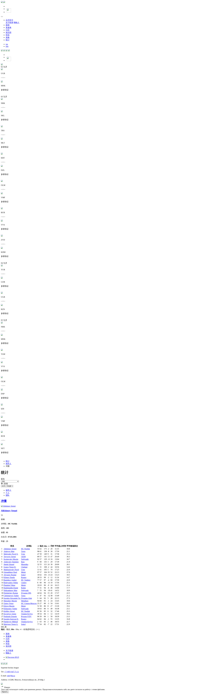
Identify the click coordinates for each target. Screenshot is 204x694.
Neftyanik (25, 559)
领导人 (8, 464)
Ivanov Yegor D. (10, 567)
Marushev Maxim (10, 601)
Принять (5, 692)
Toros (23, 551)
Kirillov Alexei (9, 611)
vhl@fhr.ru (11, 676)
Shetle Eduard (9, 564)
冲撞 (4, 500)
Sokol (23, 575)
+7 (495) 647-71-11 (11, 672)
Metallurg (24, 601)
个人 (7, 493)
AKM (23, 557)
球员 (7, 35)
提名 (3, 479)
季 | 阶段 (4, 484)
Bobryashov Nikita (11, 583)
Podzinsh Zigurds (10, 616)
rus (7, 44)
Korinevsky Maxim (11, 559)
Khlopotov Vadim (10, 609)
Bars (23, 562)
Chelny (24, 583)
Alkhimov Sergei (9, 510)
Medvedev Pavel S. (11, 554)
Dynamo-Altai (26, 598)
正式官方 (9, 20)
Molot (23, 572)
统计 (7, 40)
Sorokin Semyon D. (11, 619)
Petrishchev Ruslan (11, 593)
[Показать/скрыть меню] (2, 16)
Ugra (23, 554)
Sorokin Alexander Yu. (12, 598)
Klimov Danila (9, 577)
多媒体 (8, 27)
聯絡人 (16, 23)
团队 (7, 495)
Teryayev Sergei (10, 557)
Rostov (23, 577)
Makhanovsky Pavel (11, 570)
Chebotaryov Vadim (11, 596)
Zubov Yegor (8, 603)
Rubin (23, 588)
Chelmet (24, 567)
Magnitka (24, 564)
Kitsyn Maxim (9, 606)
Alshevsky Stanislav (11, 562)
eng (7, 46)
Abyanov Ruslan (10, 575)
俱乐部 (8, 32)
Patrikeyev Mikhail (11, 622)
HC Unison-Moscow (29, 603)
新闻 (7, 25)
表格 (7, 37)
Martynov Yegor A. (11, 624)
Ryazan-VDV (26, 616)
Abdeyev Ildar (9, 551)
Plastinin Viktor (9, 585)
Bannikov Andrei (10, 580)
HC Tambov (25, 580)
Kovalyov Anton (10, 614)
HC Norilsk (25, 549)
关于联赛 (9, 23)
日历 (7, 30)
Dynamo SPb (26, 593)
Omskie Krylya (27, 614)
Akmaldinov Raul (10, 572)
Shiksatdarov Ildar (10, 590)
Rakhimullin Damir (11, 588)
